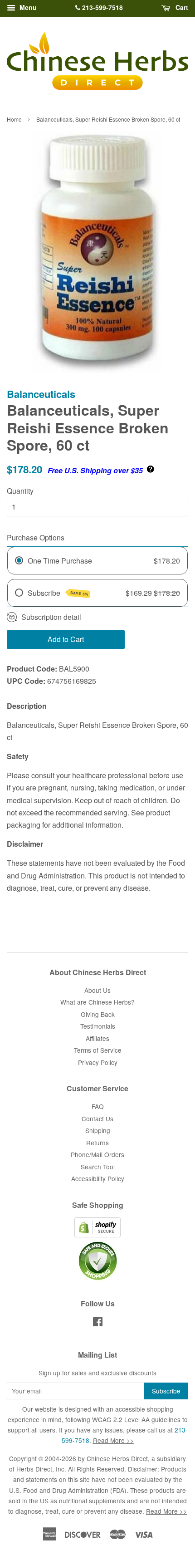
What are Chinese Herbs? (97, 1001)
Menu (27, 7)
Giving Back (98, 1014)
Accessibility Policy (97, 1178)
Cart (181, 7)
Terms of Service (98, 1050)
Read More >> (113, 1440)
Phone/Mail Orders (97, 1154)
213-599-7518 (101, 7)
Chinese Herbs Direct (117, 1458)
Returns (97, 1142)
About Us (97, 990)
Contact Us (97, 1118)
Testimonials (97, 1025)
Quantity (20, 491)
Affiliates (97, 1038)
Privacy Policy (97, 1062)
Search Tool (98, 1166)
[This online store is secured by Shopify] (97, 1234)
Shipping (97, 1130)
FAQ (98, 1106)
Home (14, 119)
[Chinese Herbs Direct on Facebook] (98, 1323)
